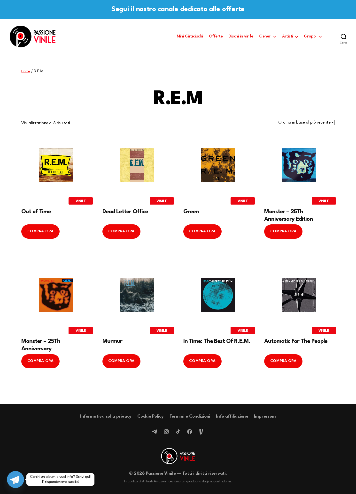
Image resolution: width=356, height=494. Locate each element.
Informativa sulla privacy (106, 416)
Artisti (287, 36)
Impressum (265, 416)
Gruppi (310, 36)
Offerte (216, 36)
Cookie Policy (150, 416)
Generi (265, 36)
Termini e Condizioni (190, 416)
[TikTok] (178, 432)
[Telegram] (155, 432)
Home (25, 71)
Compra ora (40, 231)
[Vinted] (201, 432)
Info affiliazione (232, 416)
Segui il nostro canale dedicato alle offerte (178, 9)
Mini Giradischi (190, 36)
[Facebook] (190, 432)
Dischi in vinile (241, 36)
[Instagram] (166, 432)
